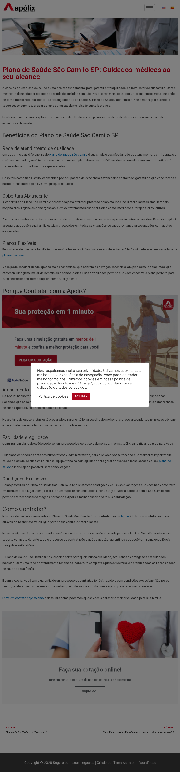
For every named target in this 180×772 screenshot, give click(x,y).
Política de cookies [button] (53, 396)
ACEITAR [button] (81, 396)
